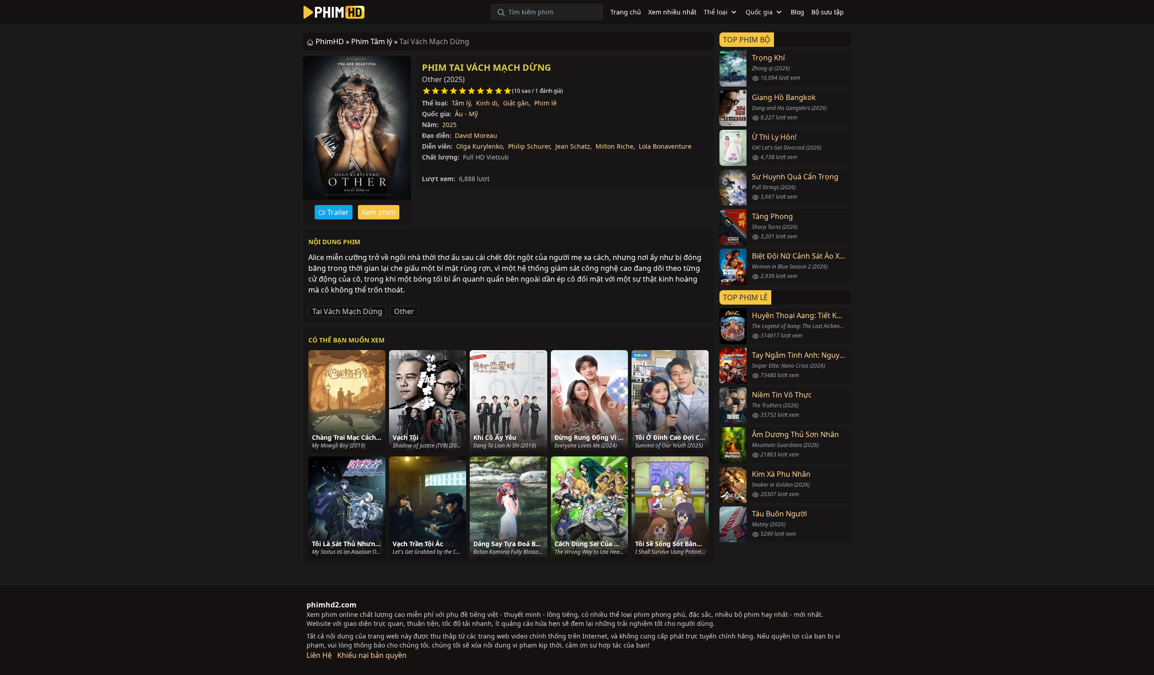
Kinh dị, (487, 103)
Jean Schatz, (573, 146)
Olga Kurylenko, (480, 146)
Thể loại (716, 12)
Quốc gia (759, 12)
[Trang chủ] (334, 12)
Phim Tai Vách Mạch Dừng (486, 67)
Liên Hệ (319, 655)
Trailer (337, 212)
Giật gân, (517, 103)
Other (404, 311)
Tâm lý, (462, 103)
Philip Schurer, (530, 146)
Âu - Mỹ (466, 113)
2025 (449, 124)
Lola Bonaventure (665, 146)
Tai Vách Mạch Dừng (347, 311)
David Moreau (476, 135)
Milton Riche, (615, 146)
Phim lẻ (545, 103)
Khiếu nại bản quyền (372, 655)
